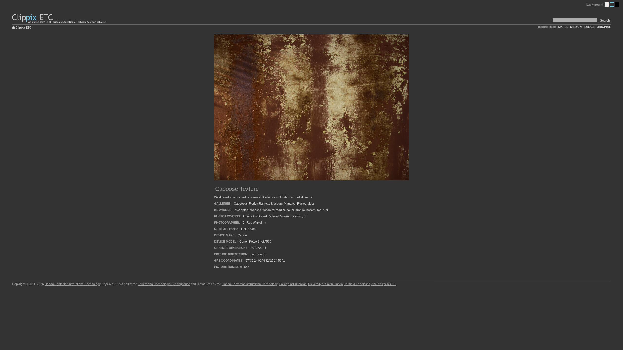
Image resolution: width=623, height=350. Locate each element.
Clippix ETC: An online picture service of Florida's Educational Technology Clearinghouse (59, 19)
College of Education (293, 284)
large (589, 27)
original (604, 27)
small (563, 27)
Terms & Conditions (357, 284)
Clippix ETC (24, 27)
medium (576, 27)
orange (300, 210)
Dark (617, 4)
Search (605, 20)
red (319, 210)
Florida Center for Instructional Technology (72, 284)
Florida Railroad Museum (266, 203)
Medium (612, 4)
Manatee (290, 203)
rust (325, 210)
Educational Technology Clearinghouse (164, 284)
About (383, 284)
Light (607, 4)
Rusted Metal (306, 203)
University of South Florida (325, 284)
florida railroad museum (278, 210)
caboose (255, 210)
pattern (311, 210)
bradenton (241, 210)
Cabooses (240, 203)
